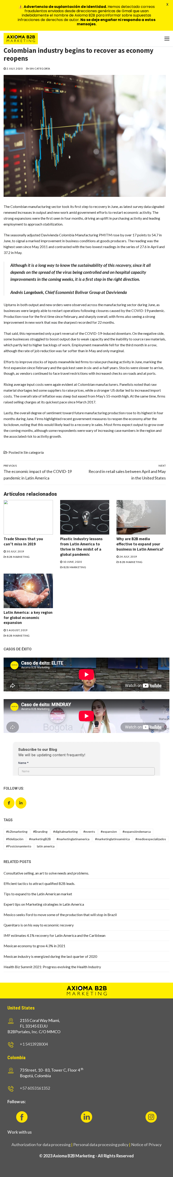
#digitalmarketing (65, 831)
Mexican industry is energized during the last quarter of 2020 (50, 956)
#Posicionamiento (18, 846)
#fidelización (14, 839)
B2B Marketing (18, 556)
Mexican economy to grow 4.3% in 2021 (34, 946)
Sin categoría (39, 68)
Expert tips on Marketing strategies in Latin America (44, 904)
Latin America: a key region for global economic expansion (28, 617)
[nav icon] (166, 38)
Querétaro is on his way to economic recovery (39, 925)
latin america (46, 846)
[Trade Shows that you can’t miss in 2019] (28, 517)
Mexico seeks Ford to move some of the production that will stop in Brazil (60, 914)
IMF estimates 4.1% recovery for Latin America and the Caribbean (54, 935)
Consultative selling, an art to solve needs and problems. (46, 873)
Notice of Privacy (146, 1144)
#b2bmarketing (16, 831)
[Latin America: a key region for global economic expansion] (28, 591)
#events (89, 831)
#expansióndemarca (137, 831)
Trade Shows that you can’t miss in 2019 (23, 541)
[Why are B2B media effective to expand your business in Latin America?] (141, 517)
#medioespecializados (150, 839)
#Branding (40, 831)
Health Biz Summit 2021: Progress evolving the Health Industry (52, 967)
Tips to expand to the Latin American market (38, 894)
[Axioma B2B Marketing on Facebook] (9, 803)
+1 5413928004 (34, 1044)
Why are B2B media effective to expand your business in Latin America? (140, 544)
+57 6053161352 (35, 1088)
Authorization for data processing (41, 1144)
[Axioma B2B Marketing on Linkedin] (21, 803)
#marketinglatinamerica (73, 839)
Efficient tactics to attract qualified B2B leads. (39, 883)
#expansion (109, 831)
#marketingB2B (40, 839)
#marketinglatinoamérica (112, 839)
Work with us (19, 1132)
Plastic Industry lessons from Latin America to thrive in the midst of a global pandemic (81, 546)
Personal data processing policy (100, 1144)
